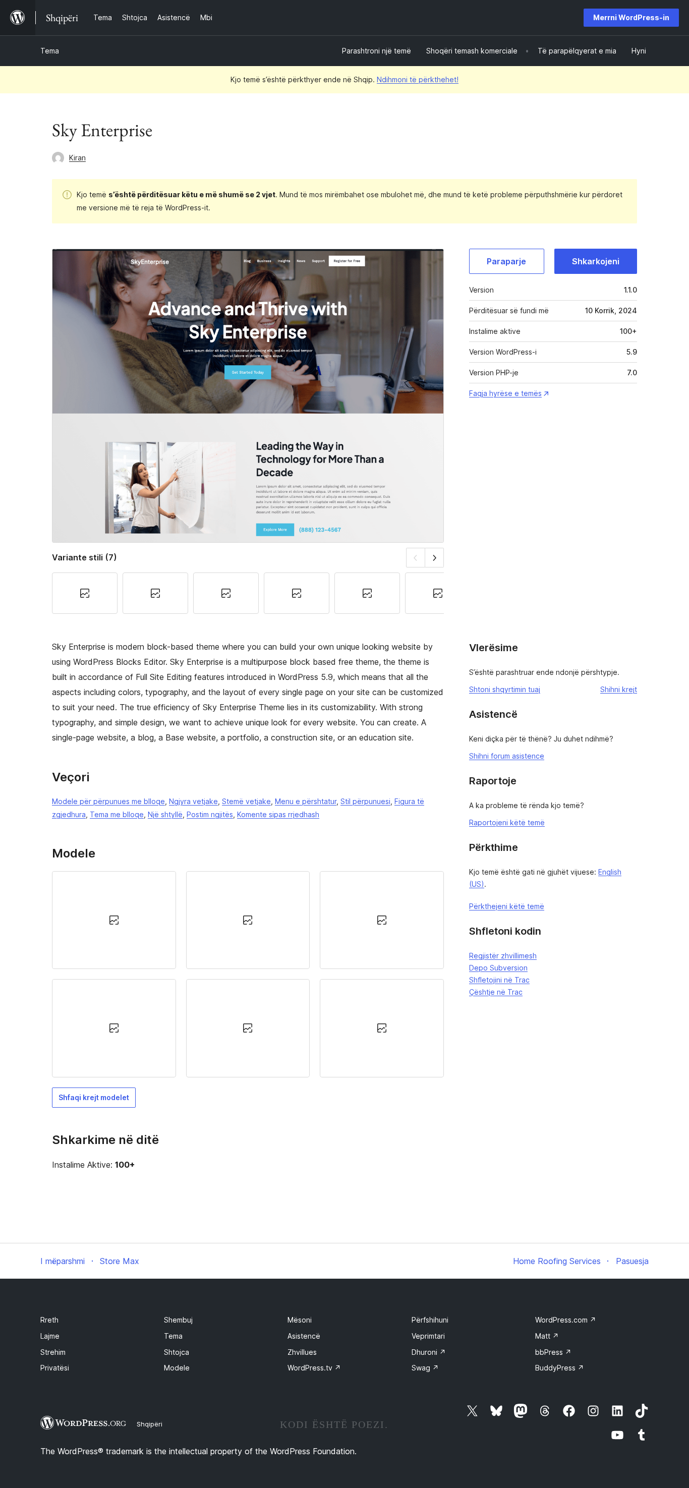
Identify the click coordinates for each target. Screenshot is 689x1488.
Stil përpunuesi (365, 801)
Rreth (49, 1319)
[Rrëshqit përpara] (434, 557)
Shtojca (176, 1352)
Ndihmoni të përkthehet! (417, 79)
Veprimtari (428, 1336)
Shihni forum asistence (506, 756)
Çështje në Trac (496, 992)
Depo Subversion (498, 967)
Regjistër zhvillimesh (503, 955)
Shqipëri (149, 1424)
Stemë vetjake (246, 801)
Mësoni (300, 1319)
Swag (425, 1367)
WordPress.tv (314, 1367)
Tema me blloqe (117, 814)
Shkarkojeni (595, 261)
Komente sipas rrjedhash (278, 814)
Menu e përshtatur (305, 801)
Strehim (53, 1352)
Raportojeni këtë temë (507, 822)
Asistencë (304, 1336)
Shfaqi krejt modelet (94, 1097)
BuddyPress (559, 1367)
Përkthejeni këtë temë (506, 906)
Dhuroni (429, 1352)
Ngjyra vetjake (193, 801)
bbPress (553, 1352)
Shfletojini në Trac (499, 980)
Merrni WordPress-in (631, 17)
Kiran (77, 157)
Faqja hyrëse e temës (505, 393)
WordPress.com (565, 1319)
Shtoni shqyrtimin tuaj (504, 689)
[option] (114, 920)
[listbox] (248, 974)
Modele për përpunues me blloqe (108, 801)
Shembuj (178, 1319)
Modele (177, 1367)
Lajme (50, 1336)
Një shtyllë (165, 814)
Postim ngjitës (210, 814)
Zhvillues (302, 1352)
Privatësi (54, 1367)
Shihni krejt (618, 689)
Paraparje (506, 261)
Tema (49, 50)
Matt (547, 1336)
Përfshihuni (430, 1319)
